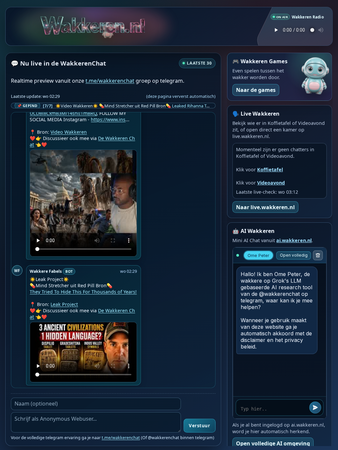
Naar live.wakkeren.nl (265, 207)
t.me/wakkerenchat (109, 80)
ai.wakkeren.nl (294, 240)
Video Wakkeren (69, 132)
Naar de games (256, 90)
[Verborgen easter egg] (92, 29)
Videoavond (271, 183)
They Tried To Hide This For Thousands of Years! (83, 292)
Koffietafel (270, 169)
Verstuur (199, 426)
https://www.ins (108, 119)
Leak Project (64, 304)
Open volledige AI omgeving (273, 443)
